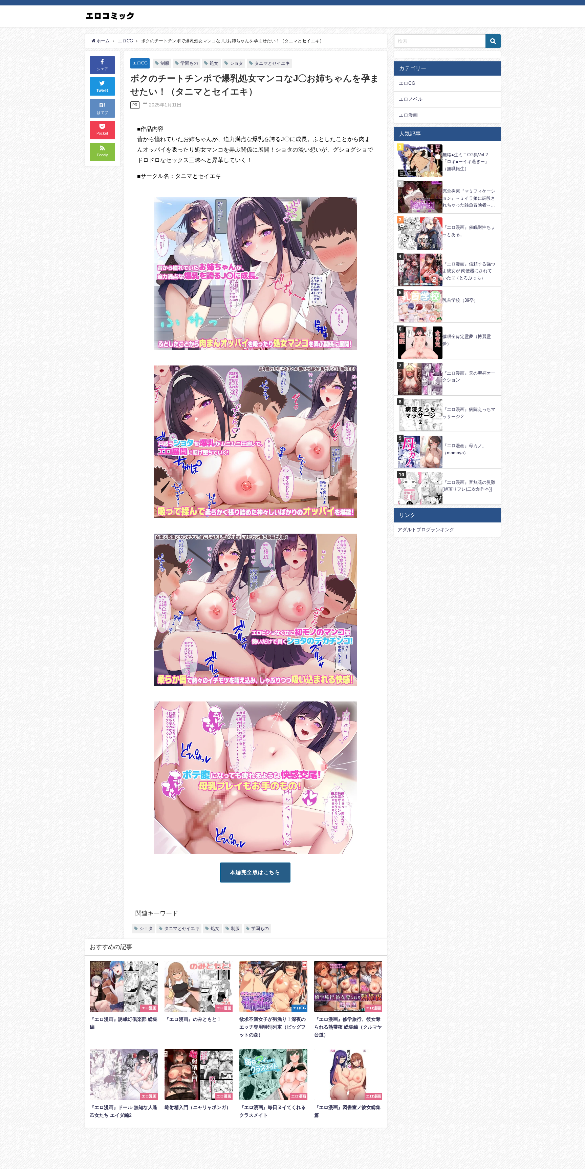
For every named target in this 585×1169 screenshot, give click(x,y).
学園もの (189, 63)
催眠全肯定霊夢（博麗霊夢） (466, 340)
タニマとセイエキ (272, 63)
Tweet (102, 91)
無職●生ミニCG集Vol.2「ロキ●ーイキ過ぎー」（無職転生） (465, 162)
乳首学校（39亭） (460, 300)
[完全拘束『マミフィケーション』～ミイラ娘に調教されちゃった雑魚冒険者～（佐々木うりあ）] (447, 180)
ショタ (236, 63)
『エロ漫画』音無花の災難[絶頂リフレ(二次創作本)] (468, 486)
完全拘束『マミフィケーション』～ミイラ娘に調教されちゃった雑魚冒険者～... (468, 198)
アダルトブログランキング (425, 529)
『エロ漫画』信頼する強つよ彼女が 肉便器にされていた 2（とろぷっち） (468, 271)
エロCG (140, 63)
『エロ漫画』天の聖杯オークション (468, 376)
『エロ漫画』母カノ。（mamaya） (464, 449)
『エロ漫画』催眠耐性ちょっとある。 (468, 231)
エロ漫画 (408, 115)
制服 (164, 63)
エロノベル (410, 99)
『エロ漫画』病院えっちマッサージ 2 (468, 413)
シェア (102, 69)
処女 (214, 63)
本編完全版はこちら (255, 872)
